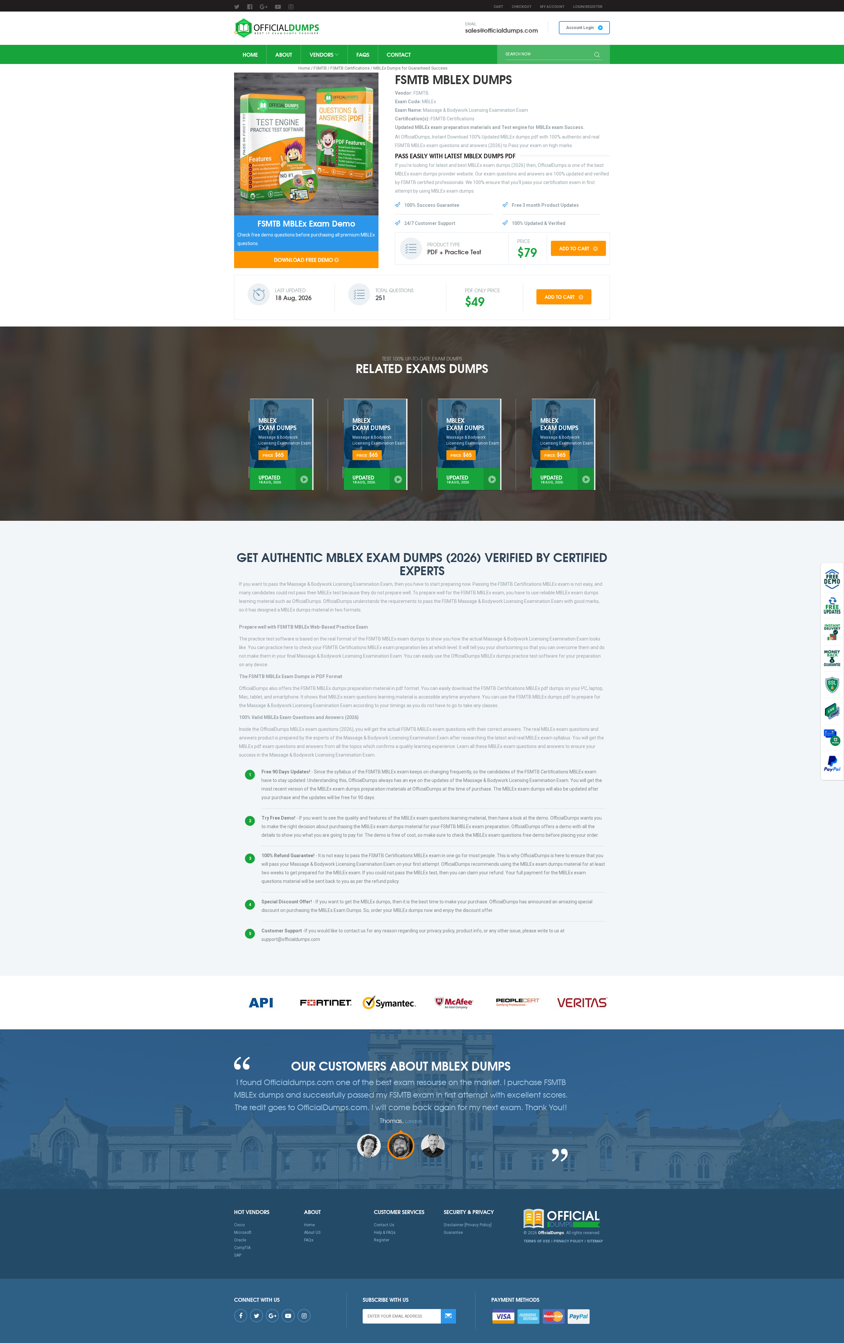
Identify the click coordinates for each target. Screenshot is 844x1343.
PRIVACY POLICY (568, 1241)
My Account (552, 7)
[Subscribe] (448, 1316)
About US (312, 1232)
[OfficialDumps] (277, 28)
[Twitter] (237, 6)
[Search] (597, 55)
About (283, 54)
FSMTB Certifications (350, 68)
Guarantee (453, 1232)
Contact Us (384, 1225)
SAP (237, 1255)
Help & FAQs (385, 1232)
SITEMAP (595, 1241)
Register (381, 1240)
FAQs (362, 54)
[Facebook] (249, 6)
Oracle (240, 1240)
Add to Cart (574, 248)
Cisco (239, 1225)
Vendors (322, 54)
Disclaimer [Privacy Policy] (468, 1225)
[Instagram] (290, 6)
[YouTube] (278, 6)
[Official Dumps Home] (567, 1219)
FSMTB (320, 68)
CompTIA (242, 1247)
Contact (399, 54)
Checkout (521, 7)
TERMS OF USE (537, 1241)
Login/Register (587, 7)
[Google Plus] (263, 6)
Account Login (580, 27)
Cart (498, 7)
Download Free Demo (303, 259)
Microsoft (243, 1232)
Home (250, 54)
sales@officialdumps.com (501, 30)
